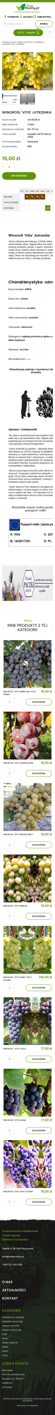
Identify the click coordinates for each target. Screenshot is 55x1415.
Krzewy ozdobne (10, 1325)
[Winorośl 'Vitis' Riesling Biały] (27, 807)
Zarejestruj (44, 16)
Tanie (32, 6)
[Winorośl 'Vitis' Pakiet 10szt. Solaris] (27, 950)
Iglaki (5, 1338)
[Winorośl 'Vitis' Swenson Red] (27, 735)
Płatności (7, 1383)
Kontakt (10, 1298)
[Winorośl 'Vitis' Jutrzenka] (47, 85)
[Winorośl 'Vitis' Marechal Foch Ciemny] (27, 664)
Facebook (13, 16)
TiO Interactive (32, 1405)
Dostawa (7, 1387)
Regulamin (7, 1370)
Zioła (4, 1355)
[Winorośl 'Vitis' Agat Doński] (27, 1164)
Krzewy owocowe (11, 1330)
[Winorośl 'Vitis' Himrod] (27, 878)
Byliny (5, 1351)
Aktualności (14, 1290)
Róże (4, 1334)
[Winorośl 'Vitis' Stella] (27, 1021)
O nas (7, 1282)
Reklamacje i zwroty (12, 1378)
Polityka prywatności (13, 1374)
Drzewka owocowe (12, 1321)
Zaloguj (28, 16)
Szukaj (44, 23)
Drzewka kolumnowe (13, 1317)
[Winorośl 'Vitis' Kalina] (27, 1093)
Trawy (5, 1347)
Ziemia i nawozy (10, 1342)
